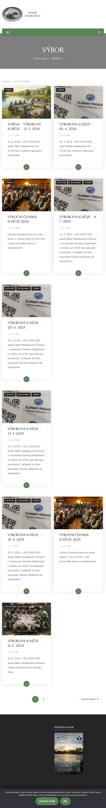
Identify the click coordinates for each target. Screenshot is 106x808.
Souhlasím (47, 801)
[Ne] (102, 798)
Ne (65, 801)
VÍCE (24, 167)
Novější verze (89, 699)
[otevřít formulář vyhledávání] (99, 32)
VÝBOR (9, 90)
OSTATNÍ (61, 182)
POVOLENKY (75, 182)
